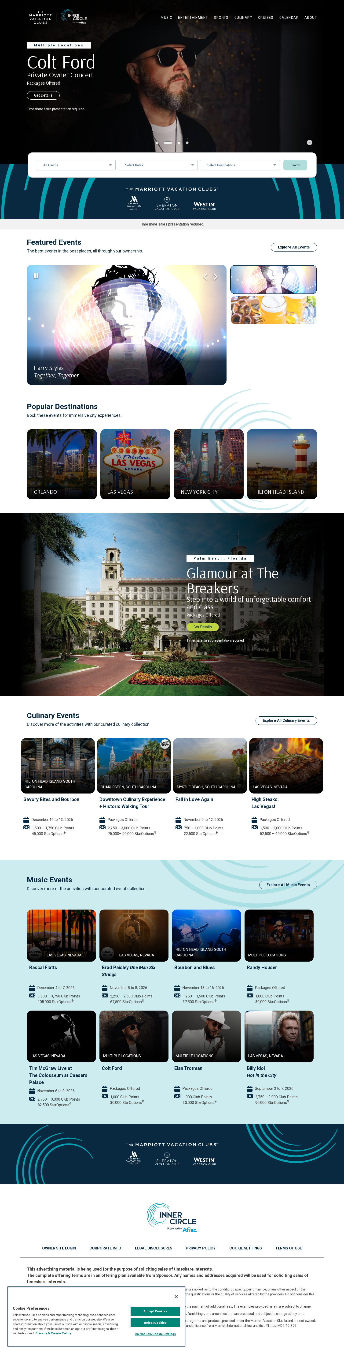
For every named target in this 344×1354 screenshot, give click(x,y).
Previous (205, 276)
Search (295, 165)
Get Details (43, 95)
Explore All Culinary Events (286, 720)
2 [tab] (165, 142)
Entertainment (193, 17)
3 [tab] (176, 142)
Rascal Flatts (43, 967)
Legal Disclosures (153, 1248)
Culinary (243, 17)
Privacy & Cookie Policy (53, 1333)
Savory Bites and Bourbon (246, 799)
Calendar (289, 17)
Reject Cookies (155, 1322)
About (310, 17)
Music (166, 17)
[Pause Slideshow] (309, 142)
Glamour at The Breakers (92, 799)
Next (214, 276)
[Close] (176, 1296)
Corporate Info (105, 1248)
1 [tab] (157, 142)
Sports (221, 17)
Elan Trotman (188, 1068)
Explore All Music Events (288, 885)
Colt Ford (112, 1068)
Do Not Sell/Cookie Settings (155, 1334)
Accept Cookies (155, 1311)
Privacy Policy (201, 1248)
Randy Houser (262, 967)
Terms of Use (288, 1248)
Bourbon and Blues (194, 967)
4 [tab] (187, 142)
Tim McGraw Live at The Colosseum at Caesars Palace (58, 1075)
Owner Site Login (59, 1248)
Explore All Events (294, 247)
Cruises (266, 17)
